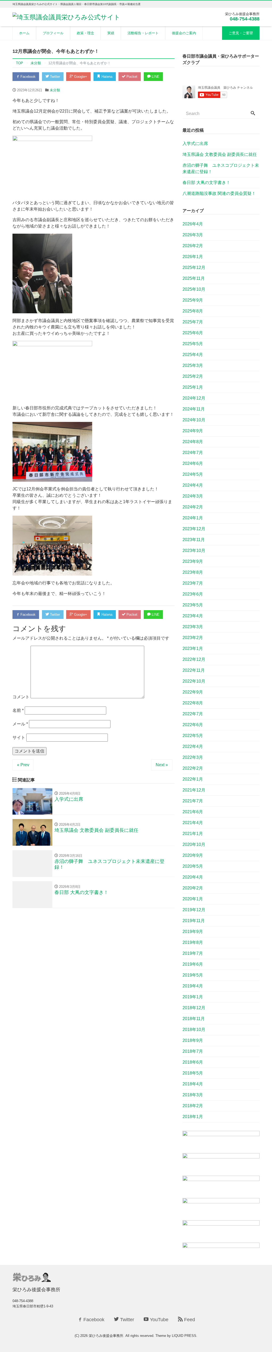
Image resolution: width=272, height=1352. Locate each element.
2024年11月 (193, 409)
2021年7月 (192, 801)
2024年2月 (192, 507)
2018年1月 (192, 1116)
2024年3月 (192, 496)
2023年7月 (192, 583)
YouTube (158, 1319)
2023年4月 (192, 616)
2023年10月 (193, 550)
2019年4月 (192, 986)
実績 (110, 33)
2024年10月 (193, 420)
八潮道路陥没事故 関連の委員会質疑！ (219, 193)
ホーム (24, 33)
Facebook (27, 77)
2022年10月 (193, 681)
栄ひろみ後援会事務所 (106, 1336)
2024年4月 (192, 485)
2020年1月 (192, 899)
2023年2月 (192, 637)
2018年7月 (192, 1051)
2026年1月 (192, 256)
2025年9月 (192, 300)
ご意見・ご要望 (241, 33)
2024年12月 (193, 398)
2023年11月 (193, 539)
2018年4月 (192, 1084)
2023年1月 (192, 648)
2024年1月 (192, 518)
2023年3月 (192, 626)
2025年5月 (192, 343)
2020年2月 (192, 888)
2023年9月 (192, 561)
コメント (20, 697)
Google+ (80, 77)
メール (20, 724)
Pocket (131, 77)
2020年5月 (192, 866)
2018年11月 (193, 1018)
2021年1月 (192, 833)
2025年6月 (192, 333)
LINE (155, 77)
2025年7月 (192, 322)
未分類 (55, 90)
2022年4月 (192, 746)
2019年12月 (193, 910)
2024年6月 (192, 463)
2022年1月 (192, 779)
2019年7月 (192, 953)
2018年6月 (192, 1062)
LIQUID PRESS (184, 1336)
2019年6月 (192, 964)
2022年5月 (192, 735)
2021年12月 (193, 790)
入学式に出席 (195, 143)
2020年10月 (193, 844)
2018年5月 (192, 1073)
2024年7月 (192, 452)
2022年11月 (193, 670)
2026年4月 (192, 224)
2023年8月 (192, 572)
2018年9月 (192, 1040)
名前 (18, 710)
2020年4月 (192, 877)
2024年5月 (192, 474)
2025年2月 (192, 376)
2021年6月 (192, 812)
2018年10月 (193, 1029)
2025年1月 (192, 387)
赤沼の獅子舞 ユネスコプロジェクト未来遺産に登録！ (220, 168)
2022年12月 (193, 659)
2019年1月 (192, 997)
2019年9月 (192, 931)
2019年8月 (192, 942)
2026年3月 (192, 235)
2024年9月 (192, 431)
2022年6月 (192, 724)
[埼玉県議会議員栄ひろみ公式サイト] (66, 16)
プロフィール (53, 33)
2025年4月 (192, 354)
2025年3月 (192, 365)
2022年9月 (192, 692)
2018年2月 (192, 1105)
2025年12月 (193, 267)
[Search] (252, 113)
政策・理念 (85, 33)
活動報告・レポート (143, 33)
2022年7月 (192, 714)
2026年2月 (192, 245)
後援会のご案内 (184, 33)
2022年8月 (192, 703)
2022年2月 (192, 768)
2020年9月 (192, 855)
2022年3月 (192, 757)
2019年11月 (193, 920)
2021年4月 (192, 822)
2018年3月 (192, 1095)
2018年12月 (193, 1008)
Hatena (106, 77)
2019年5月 (192, 975)
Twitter (54, 77)
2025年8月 (192, 311)
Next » (162, 765)
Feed (189, 1319)
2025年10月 (193, 289)
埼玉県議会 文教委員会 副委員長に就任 (219, 154)
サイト (18, 737)
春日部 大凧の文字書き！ (206, 182)
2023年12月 (193, 529)
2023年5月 (192, 605)
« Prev (23, 765)
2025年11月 (193, 278)
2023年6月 (192, 594)
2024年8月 (192, 441)
